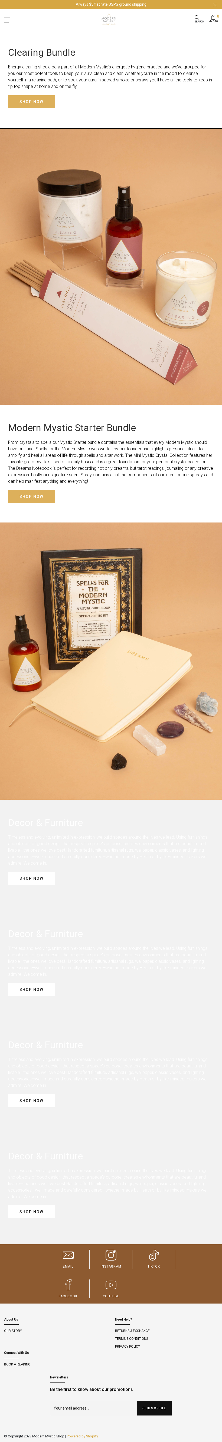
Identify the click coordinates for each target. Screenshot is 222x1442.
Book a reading (17, 1364)
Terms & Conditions (131, 1339)
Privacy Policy (127, 1346)
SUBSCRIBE (154, 1408)
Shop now (31, 102)
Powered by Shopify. (83, 1436)
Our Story (13, 1331)
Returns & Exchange (132, 1331)
